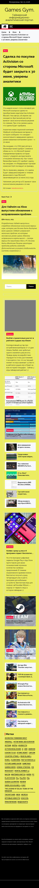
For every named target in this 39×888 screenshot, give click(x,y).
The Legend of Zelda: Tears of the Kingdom (19, 790)
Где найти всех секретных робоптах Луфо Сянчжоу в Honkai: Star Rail (24, 493)
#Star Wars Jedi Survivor (23, 742)
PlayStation (10, 778)
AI (22, 749)
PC (33, 774)
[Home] (5, 26)
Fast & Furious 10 (28, 760)
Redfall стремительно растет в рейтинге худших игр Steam (20, 339)
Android (10, 547)
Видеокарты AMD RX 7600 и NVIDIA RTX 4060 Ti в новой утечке (25, 484)
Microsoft (9, 771)
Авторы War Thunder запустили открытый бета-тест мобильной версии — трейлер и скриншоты (25, 666)
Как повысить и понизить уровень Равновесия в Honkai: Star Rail (25, 713)
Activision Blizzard (13, 749)
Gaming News (10, 767)
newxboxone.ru (17, 188)
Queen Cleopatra (12, 782)
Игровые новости (12, 798)
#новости (22, 745)
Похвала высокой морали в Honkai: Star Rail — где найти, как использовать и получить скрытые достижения (19, 655)
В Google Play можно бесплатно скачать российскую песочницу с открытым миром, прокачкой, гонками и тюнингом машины (25, 685)
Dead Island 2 (25, 756)
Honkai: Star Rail (23, 767)
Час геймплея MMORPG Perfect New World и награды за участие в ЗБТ (25, 465)
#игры (14, 745)
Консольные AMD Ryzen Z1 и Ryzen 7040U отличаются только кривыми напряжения (20, 402)
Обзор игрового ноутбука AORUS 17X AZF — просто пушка (24, 502)
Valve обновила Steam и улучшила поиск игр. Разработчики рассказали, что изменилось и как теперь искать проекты (19, 622)
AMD (25, 749)
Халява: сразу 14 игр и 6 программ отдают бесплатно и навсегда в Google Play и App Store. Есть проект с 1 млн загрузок (19, 552)
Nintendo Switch (18, 774)
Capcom (32, 753)
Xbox (5, 51)
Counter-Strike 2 (12, 756)
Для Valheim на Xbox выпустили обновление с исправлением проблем (17, 210)
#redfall (8, 742)
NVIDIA (28, 774)
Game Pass (26, 763)
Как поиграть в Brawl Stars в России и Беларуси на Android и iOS (25, 694)
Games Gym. (19, 10)
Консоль (24, 798)
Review (23, 782)
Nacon (7, 774)
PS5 (28, 778)
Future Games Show (13, 763)
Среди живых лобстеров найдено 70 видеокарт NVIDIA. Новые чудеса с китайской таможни (25, 456)
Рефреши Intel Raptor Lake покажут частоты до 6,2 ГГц (20, 435)
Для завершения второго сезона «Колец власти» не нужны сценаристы (25, 446)
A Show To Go (10, 753)
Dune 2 (7, 760)
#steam (8, 745)
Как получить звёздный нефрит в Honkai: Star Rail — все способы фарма (25, 722)
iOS (32, 767)
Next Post (5, 197)
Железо (10, 334)
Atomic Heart (22, 753)
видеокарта (23, 802)
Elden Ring (15, 760)
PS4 (17, 778)
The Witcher (10, 794)
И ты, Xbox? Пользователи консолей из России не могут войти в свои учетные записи (25, 474)
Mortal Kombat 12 (22, 771)
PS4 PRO (23, 778)
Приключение (11, 802)
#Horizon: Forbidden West (16, 738)
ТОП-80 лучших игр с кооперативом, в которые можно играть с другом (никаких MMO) (25, 676)
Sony (23, 785)
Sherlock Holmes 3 (12, 785)
